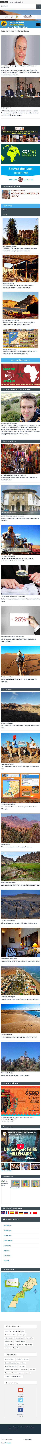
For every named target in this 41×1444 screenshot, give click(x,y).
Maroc (23, 1363)
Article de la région (18, 1331)
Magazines (7, 1255)
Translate (8, 1443)
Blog (22, 1427)
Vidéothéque (7, 1225)
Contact (16, 1429)
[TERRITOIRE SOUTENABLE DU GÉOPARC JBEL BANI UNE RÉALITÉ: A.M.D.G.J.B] (20, 134)
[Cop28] (20, 154)
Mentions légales (29, 1427)
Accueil (9, 1427)
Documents (7, 1245)
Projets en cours (9, 1344)
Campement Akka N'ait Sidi (11, 320)
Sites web (15, 1348)
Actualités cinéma (20, 1341)
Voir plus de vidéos (6, 1171)
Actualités (8, 1331)
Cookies (9, 1429)
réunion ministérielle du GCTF (13, 1376)
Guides (5, 214)
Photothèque (7, 1230)
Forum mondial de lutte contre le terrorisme (17, 1373)
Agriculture (24, 1369)
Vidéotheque (8, 1341)
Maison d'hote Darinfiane (10, 246)
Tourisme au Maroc (10, 1334)
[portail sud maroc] (14, 24)
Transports (22, 1366)
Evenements (29, 1338)
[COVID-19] (20, 175)
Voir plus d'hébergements (20, 360)
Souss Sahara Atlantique (12, 1363)
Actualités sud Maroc (22, 1359)
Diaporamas (7, 1235)
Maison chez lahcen (8, 283)
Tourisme (32, 1369)
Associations (19, 1338)
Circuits (5, 210)
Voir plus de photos (16, 1188)
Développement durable (12, 1369)
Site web (6, 1260)
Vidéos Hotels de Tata (9, 349)
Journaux (6, 1250)
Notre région (22, 1334)
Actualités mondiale (11, 1366)
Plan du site (16, 1427)
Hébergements (7, 205)
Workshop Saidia (6, 108)
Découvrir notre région (12, 1219)
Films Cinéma (8, 1240)
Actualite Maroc (9, 1359)
